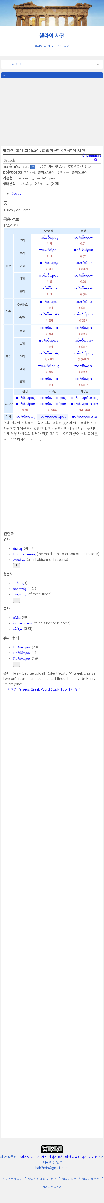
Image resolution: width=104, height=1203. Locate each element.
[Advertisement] (52, 111)
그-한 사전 (63, 46)
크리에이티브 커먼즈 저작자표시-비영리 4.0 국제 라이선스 (59, 1157)
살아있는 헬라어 (12, 1179)
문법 (53, 1179)
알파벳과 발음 (36, 1179)
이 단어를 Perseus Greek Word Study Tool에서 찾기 (42, 689)
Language (93, 155)
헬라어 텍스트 (90, 1179)
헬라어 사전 (52, 35)
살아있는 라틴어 (52, 1187)
